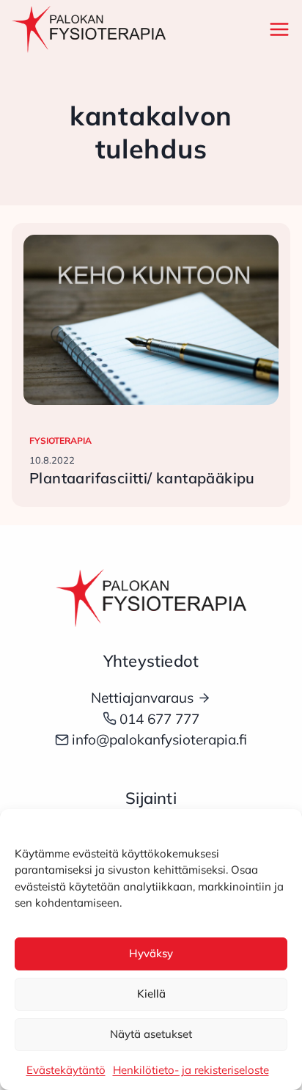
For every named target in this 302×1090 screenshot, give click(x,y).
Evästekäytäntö (66, 1070)
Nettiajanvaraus (142, 697)
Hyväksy (151, 953)
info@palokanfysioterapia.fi (159, 739)
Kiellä (151, 994)
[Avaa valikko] (276, 29)
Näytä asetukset (151, 1034)
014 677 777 (159, 719)
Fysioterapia (60, 440)
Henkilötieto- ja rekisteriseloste (191, 1070)
